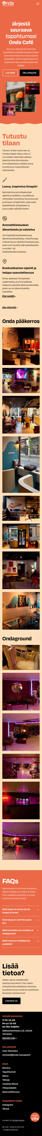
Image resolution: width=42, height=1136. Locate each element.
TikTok (5, 1109)
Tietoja (6, 1080)
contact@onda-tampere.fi (16, 1055)
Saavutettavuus (11, 1092)
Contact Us (11, 1001)
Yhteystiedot (9, 1088)
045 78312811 (10, 1051)
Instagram (7, 1105)
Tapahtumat (9, 1072)
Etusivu (6, 1068)
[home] (8, 3)
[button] (37, 4)
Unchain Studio (18, 1120)
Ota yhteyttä (29, 72)
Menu (5, 1076)
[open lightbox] (21, 346)
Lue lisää (10, 72)
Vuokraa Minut (10, 1084)
